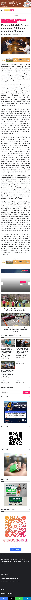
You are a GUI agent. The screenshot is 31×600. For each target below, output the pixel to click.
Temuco (9, 22)
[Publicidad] (15, 3)
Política (3, 22)
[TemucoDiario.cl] (9, 11)
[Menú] (29, 11)
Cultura (17, 19)
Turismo (15, 22)
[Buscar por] (2, 11)
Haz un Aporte (15, 549)
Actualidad (4, 19)
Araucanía (11, 19)
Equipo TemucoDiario (6, 34)
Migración (23, 19)
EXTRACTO (19, 361)
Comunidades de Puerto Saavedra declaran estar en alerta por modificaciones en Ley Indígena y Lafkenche (8, 373)
